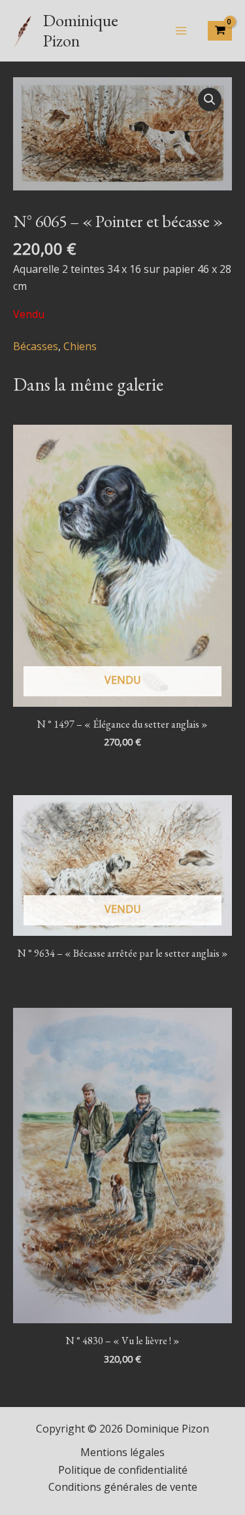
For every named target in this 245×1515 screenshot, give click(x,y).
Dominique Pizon (80, 30)
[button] (209, 99)
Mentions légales (122, 1452)
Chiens (80, 346)
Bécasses (35, 346)
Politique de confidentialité (123, 1470)
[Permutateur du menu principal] (181, 31)
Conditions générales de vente (122, 1487)
